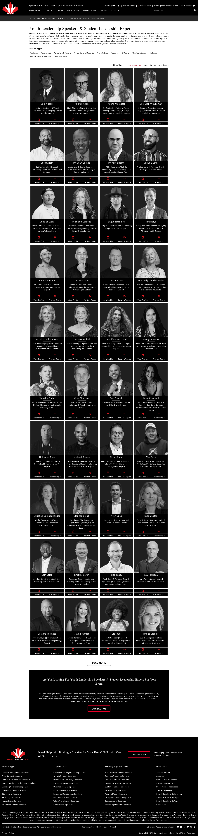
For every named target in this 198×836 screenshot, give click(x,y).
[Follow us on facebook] (111, 5)
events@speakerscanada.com (166, 5)
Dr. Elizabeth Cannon (47, 339)
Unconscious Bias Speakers (65, 787)
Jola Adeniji (47, 103)
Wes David (151, 457)
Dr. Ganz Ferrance (47, 633)
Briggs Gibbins (151, 633)
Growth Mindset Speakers (64, 776)
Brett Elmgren (81, 574)
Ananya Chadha (151, 339)
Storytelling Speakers (11, 794)
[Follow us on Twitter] (114, 5)
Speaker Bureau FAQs (165, 783)
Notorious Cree (47, 457)
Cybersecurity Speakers (115, 801)
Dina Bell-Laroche (81, 221)
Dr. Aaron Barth (116, 162)
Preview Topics (55, 123)
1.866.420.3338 (162, 755)
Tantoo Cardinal (81, 339)
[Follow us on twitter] (188, 827)
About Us (160, 776)
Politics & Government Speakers (16, 779)
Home (32, 18)
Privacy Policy (8, 833)
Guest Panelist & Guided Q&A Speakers (19, 783)
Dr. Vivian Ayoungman (151, 103)
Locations (73, 10)
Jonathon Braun (47, 280)
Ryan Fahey (116, 574)
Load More (99, 662)
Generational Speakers (63, 804)
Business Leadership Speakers (118, 772)
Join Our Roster (129, 5)
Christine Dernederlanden (47, 515)
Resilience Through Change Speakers (69, 772)
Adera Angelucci (116, 103)
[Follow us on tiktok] (119, 5)
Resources (89, 10)
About (103, 10)
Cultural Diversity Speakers (65, 790)
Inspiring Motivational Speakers (16, 787)
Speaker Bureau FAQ (31, 827)
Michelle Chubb (47, 398)
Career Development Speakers (15, 772)
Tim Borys (151, 221)
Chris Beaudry (47, 221)
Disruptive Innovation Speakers (119, 797)
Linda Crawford (151, 398)
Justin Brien (116, 280)
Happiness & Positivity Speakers (67, 779)
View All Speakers (164, 790)
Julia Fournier (81, 633)
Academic (62, 18)
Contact (117, 10)
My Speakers (186, 5)
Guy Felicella (151, 574)
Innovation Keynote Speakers (118, 783)
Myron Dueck (116, 515)
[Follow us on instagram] (116, 5)
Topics (48, 10)
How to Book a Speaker (166, 779)
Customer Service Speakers (117, 787)
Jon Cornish (116, 398)
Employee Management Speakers (67, 794)
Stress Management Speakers (66, 783)
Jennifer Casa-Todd (116, 339)
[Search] (175, 10)
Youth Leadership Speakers (14, 804)
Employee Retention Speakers (66, 797)
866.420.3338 (145, 5)
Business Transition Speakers (118, 776)
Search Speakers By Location (169, 794)
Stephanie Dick (82, 515)
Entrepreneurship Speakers (117, 779)
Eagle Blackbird (116, 221)
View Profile (39, 123)
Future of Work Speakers (116, 794)
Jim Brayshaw (81, 280)
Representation (88, 827)
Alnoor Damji (116, 457)
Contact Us (99, 708)
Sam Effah (47, 574)
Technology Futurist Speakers (118, 804)
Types (59, 10)
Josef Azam (47, 162)
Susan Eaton (151, 515)
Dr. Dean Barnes (81, 162)
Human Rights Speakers (12, 801)
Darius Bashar (151, 162)
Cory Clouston (81, 398)
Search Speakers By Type (167, 801)
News (105, 827)
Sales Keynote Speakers (115, 790)
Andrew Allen (82, 103)
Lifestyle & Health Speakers (14, 790)
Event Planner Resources (167, 787)
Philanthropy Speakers (12, 776)
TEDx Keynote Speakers (12, 797)
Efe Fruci (116, 633)
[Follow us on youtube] (106, 5)
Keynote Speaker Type (46, 18)
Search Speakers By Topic (167, 797)
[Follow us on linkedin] (109, 5)
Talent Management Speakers (66, 801)
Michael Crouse (82, 457)
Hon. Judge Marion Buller (151, 280)
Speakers (34, 10)
